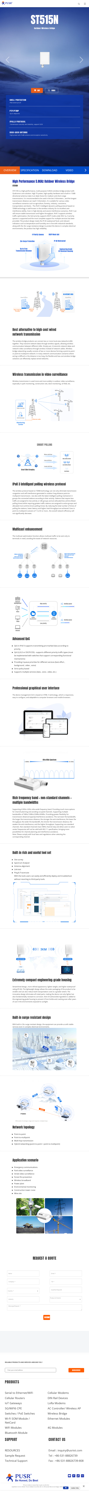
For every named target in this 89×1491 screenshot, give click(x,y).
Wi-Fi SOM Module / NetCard (17, 1420)
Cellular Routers (15, 1398)
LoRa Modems (57, 1403)
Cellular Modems (58, 1393)
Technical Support (16, 1460)
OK (65, 1488)
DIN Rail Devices (58, 1398)
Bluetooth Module (16, 1433)
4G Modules (55, 1427)
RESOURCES (12, 1450)
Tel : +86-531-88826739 (63, 1455)
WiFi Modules (13, 1427)
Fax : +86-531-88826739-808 (66, 1460)
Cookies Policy (75, 1488)
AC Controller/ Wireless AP (64, 1408)
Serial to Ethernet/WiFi (19, 1393)
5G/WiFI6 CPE (13, 1408)
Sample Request (15, 1455)
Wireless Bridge (57, 1413)
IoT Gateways (13, 1403)
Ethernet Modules (59, 1418)
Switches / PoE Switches (20, 1413)
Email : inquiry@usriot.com (65, 1450)
